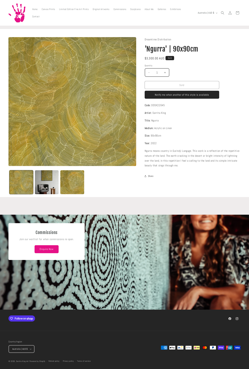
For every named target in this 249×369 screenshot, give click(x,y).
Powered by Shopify (37, 361)
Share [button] (150, 176)
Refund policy (54, 361)
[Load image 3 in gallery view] (72, 182)
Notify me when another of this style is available (182, 94)
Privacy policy (68, 361)
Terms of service (84, 361)
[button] (222, 13)
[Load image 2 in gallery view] (47, 182)
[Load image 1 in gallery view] (21, 182)
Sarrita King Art (22, 361)
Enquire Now (47, 249)
